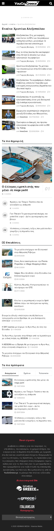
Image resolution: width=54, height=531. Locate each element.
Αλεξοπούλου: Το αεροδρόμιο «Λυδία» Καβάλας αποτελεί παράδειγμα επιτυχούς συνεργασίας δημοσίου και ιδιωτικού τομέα (34, 84)
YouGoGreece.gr (11, 472)
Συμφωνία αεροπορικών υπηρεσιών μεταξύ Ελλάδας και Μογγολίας (33, 112)
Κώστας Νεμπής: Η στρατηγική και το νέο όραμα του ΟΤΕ (31, 286)
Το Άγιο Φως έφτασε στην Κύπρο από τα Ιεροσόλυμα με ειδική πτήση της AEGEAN (26, 337)
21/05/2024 (41, 75)
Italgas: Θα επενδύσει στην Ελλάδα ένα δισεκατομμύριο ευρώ (32, 274)
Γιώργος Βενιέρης (27, 47)
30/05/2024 (41, 47)
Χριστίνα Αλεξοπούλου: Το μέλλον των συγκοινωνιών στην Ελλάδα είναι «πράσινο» (34, 68)
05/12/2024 (20, 279)
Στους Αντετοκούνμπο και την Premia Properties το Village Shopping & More (30, 262)
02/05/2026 (20, 309)
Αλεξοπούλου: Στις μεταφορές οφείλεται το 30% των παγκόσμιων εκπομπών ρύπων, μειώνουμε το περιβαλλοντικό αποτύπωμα (32, 39)
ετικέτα (12, 24)
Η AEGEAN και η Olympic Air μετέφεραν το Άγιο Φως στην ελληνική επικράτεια (25, 345)
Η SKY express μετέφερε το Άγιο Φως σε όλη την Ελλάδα (24, 328)
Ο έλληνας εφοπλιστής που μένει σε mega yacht (20, 188)
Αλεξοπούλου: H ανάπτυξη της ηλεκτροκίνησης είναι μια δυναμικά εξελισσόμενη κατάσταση (33, 99)
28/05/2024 (41, 61)
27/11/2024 (20, 291)
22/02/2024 (35, 131)
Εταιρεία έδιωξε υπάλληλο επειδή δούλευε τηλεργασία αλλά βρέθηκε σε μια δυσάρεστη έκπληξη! (23, 318)
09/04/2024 (41, 106)
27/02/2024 (35, 117)
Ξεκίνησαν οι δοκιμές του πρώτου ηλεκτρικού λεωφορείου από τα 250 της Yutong (32, 125)
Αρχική (4, 24)
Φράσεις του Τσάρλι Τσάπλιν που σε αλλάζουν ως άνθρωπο (26, 203)
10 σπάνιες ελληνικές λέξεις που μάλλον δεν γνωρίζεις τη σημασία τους (30, 229)
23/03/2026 (20, 255)
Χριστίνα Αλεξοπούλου (26, 24)
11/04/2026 (16, 329)
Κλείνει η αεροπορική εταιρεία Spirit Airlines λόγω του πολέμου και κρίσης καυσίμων (31, 303)
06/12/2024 (20, 267)
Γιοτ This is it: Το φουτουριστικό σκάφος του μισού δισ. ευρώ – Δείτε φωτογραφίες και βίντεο (29, 216)
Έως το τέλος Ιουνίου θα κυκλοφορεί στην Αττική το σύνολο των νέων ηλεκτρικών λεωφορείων (33, 55)
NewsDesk (24, 117)
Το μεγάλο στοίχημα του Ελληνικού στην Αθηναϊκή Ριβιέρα (31, 251)
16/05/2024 (41, 92)
